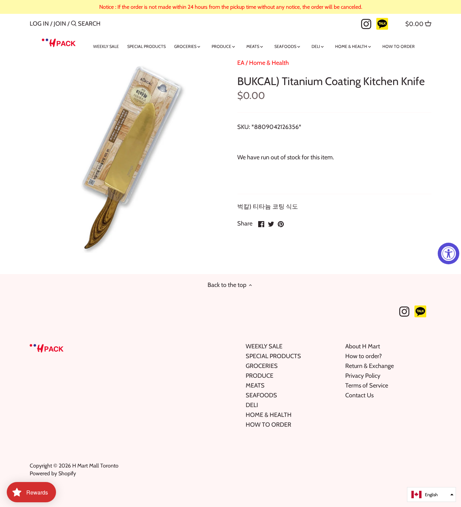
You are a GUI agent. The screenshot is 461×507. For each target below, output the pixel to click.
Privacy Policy (362, 375)
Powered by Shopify (53, 473)
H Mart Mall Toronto (95, 465)
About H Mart (362, 346)
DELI (252, 405)
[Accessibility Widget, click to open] (448, 253)
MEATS (255, 385)
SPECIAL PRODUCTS (273, 356)
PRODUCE (259, 375)
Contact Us (359, 395)
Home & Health (269, 62)
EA (240, 62)
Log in (39, 23)
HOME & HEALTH (269, 415)
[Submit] (74, 24)
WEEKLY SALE (264, 346)
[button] (431, 494)
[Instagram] (366, 23)
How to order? (363, 356)
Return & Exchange (369, 366)
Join (60, 23)
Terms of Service (366, 385)
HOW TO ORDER (268, 424)
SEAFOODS (261, 395)
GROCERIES (262, 366)
